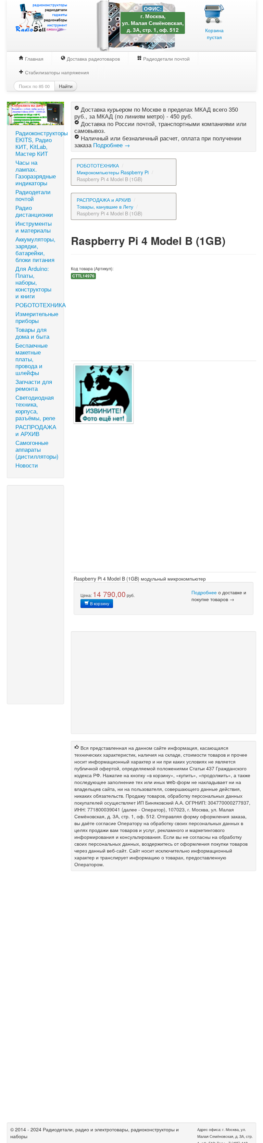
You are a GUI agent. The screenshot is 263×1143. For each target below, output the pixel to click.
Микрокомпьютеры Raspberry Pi (113, 172)
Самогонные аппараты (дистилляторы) (37, 449)
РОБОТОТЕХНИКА (38, 305)
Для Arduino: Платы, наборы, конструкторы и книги (33, 282)
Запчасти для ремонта (33, 385)
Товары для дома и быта (32, 332)
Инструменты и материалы (33, 226)
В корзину (99, 603)
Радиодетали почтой (166, 58)
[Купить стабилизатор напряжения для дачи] (35, 112)
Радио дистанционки (34, 211)
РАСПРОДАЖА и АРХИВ (35, 430)
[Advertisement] (35, 594)
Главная (33, 58)
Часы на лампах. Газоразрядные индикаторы (35, 172)
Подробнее (204, 592)
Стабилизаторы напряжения (56, 72)
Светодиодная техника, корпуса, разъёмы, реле (35, 407)
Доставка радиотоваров (92, 58)
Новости (26, 465)
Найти (66, 86)
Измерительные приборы (36, 317)
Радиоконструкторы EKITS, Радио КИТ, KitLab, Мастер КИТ (38, 143)
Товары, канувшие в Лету (105, 206)
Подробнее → (111, 145)
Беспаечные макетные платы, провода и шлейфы (31, 359)
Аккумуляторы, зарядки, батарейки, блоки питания (35, 249)
